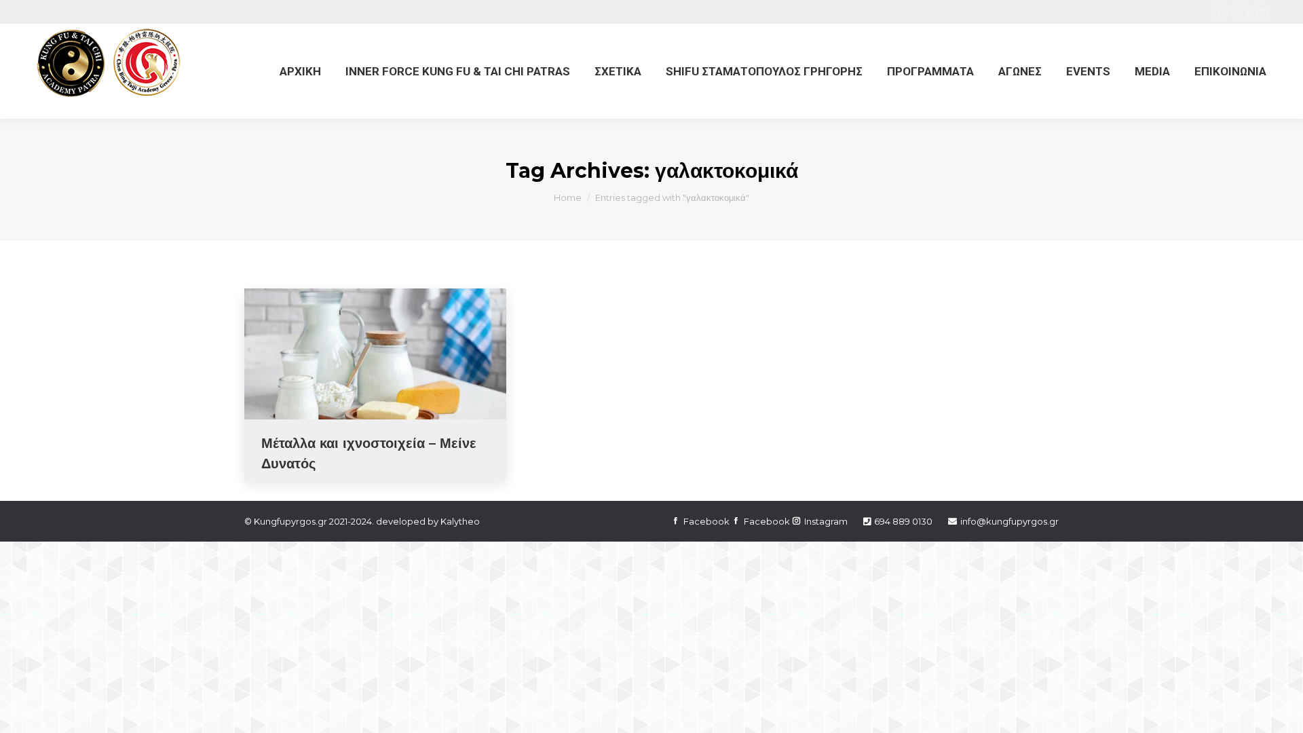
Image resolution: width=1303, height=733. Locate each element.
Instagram (826, 521)
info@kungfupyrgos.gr (1009, 521)
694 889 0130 (903, 521)
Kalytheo (460, 521)
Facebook (706, 521)
